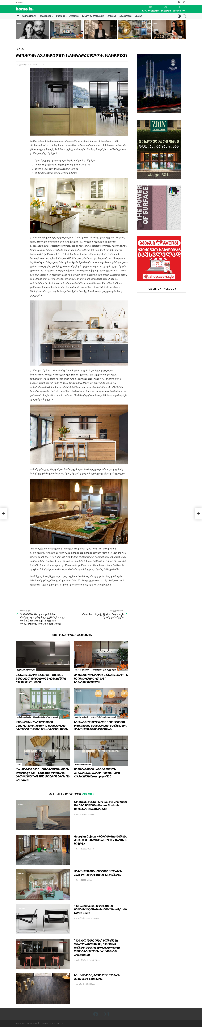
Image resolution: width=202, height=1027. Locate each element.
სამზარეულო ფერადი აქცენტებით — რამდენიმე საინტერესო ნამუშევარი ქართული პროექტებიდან (101, 725)
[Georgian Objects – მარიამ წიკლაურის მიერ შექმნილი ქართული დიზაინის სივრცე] (43, 850)
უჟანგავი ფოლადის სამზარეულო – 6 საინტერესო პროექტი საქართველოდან (101, 678)
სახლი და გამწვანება (93, 16)
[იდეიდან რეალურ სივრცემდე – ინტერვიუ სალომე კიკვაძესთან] (169, 29)
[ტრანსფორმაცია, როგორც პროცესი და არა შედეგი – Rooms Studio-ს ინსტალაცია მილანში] (43, 815)
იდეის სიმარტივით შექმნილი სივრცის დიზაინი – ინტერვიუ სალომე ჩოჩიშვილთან (100, 34)
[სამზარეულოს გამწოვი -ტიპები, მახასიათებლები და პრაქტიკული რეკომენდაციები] (43, 656)
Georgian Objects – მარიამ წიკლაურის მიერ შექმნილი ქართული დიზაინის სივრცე (100, 840)
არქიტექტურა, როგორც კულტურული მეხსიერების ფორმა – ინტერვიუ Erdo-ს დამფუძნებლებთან (32, 34)
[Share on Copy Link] (18, 83)
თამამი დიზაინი (82, 670)
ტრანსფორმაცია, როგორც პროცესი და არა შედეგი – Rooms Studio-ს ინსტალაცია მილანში (100, 805)
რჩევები (112, 16)
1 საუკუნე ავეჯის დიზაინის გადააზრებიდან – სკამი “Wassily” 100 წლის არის (100, 909)
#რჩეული (166, 11)
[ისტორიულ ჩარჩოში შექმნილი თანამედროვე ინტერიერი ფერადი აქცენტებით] (66, 29)
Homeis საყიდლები (83, 764)
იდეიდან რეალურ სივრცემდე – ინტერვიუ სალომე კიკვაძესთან (166, 35)
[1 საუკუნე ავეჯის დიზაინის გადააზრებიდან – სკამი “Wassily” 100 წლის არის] (43, 919)
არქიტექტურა (29, 16)
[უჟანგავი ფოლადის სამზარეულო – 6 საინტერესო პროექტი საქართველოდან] (101, 656)
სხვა (19, 764)
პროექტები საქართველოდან (103, 670)
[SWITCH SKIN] (179, 16)
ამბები (138, 16)
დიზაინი (60, 16)
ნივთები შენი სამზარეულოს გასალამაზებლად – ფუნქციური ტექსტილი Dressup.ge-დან (97, 773)
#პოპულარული (150, 11)
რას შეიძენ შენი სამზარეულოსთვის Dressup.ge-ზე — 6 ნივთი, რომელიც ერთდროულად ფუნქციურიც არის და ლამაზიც (43, 775)
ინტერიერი (45, 16)
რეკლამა (19, 2)
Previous (17, 29)
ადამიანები (125, 16)
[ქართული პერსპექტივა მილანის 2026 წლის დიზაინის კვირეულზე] (43, 884)
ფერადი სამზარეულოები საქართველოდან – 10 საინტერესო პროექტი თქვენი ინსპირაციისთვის (42, 725)
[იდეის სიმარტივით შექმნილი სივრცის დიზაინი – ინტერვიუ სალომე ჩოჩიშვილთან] (100, 29)
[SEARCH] (184, 16)
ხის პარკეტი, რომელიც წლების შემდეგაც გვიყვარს (97, 977)
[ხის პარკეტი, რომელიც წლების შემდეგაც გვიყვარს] (43, 988)
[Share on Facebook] (18, 72)
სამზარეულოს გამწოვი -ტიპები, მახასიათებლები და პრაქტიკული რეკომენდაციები (41, 678)
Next (184, 29)
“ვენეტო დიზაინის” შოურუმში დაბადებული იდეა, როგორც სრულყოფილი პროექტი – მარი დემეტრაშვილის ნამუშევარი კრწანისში (97, 948)
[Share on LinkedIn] (18, 78)
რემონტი (74, 16)
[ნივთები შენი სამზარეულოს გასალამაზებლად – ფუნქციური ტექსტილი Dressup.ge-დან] (101, 751)
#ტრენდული (179, 11)
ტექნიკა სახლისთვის (26, 670)
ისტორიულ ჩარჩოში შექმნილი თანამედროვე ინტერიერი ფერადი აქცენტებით (64, 34)
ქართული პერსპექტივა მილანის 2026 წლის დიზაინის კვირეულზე (98, 872)
